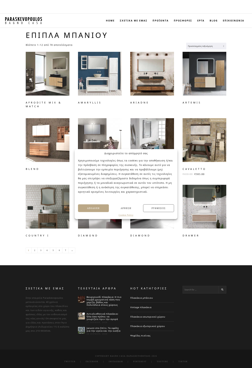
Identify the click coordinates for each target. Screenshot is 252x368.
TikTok (183, 361)
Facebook (92, 361)
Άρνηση (126, 208)
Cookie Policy (126, 215)
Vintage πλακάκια (141, 307)
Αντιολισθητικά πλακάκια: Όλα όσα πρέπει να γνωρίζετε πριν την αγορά (102, 317)
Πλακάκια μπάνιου (141, 297)
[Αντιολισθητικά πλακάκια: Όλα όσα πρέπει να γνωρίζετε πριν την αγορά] (81, 316)
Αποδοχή (93, 208)
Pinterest (140, 361)
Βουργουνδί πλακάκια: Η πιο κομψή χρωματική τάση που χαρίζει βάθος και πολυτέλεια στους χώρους (104, 301)
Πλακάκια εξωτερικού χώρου (147, 326)
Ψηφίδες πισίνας (140, 335)
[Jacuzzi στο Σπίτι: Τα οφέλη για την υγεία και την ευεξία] (81, 330)
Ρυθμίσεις (159, 208)
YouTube (162, 361)
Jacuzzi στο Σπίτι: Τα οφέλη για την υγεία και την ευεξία (104, 329)
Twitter (69, 361)
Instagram (116, 361)
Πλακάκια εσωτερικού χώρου (147, 316)
